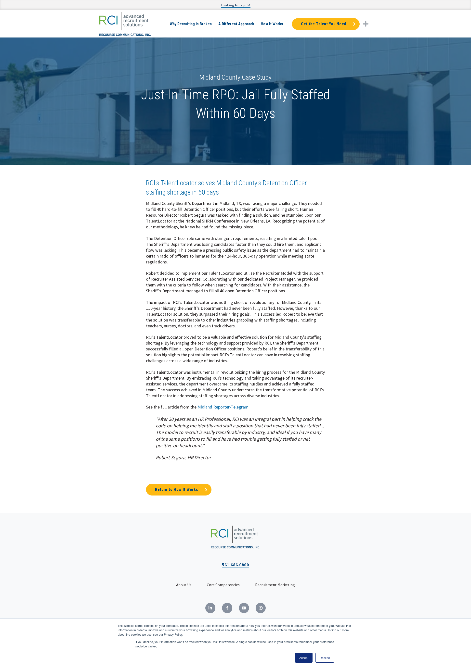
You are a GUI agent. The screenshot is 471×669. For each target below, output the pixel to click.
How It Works (272, 24)
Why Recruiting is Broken (191, 24)
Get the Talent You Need (323, 24)
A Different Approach (236, 24)
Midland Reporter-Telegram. (223, 407)
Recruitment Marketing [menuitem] (275, 584)
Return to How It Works (176, 489)
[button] (366, 24)
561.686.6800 (235, 565)
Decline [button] (325, 658)
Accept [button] (303, 658)
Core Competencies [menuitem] (223, 584)
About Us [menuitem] (183, 584)
